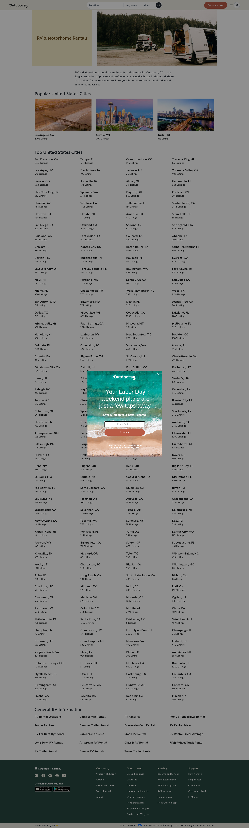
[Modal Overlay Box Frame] (124, 414)
